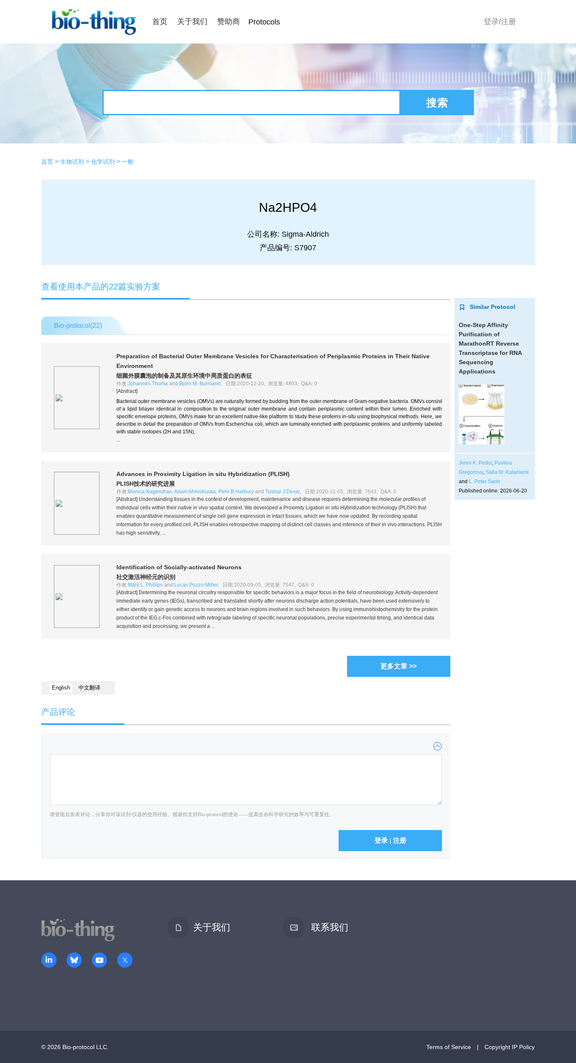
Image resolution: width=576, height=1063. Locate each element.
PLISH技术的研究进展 (145, 483)
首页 (159, 21)
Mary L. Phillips (145, 585)
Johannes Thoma (148, 384)
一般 (128, 161)
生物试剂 (72, 161)
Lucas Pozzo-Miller (196, 585)
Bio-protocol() (78, 325)
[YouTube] (99, 960)
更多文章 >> (398, 666)
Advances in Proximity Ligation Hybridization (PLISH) (203, 474)
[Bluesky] (74, 960)
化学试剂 (103, 161)
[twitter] (124, 960)
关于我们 (192, 21)
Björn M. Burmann (200, 384)
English (61, 687)
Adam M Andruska (195, 492)
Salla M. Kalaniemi (507, 472)
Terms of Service (448, 1047)
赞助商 (228, 21)
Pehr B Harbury (236, 492)
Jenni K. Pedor (475, 463)
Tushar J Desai (282, 492)
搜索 (437, 102)
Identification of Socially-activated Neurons (179, 567)
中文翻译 (89, 687)
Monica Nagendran (150, 492)
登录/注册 (500, 21)
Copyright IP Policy (509, 1047)
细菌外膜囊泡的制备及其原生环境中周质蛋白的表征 (184, 375)
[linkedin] (49, 960)
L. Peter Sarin (484, 481)
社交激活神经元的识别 (145, 576)
